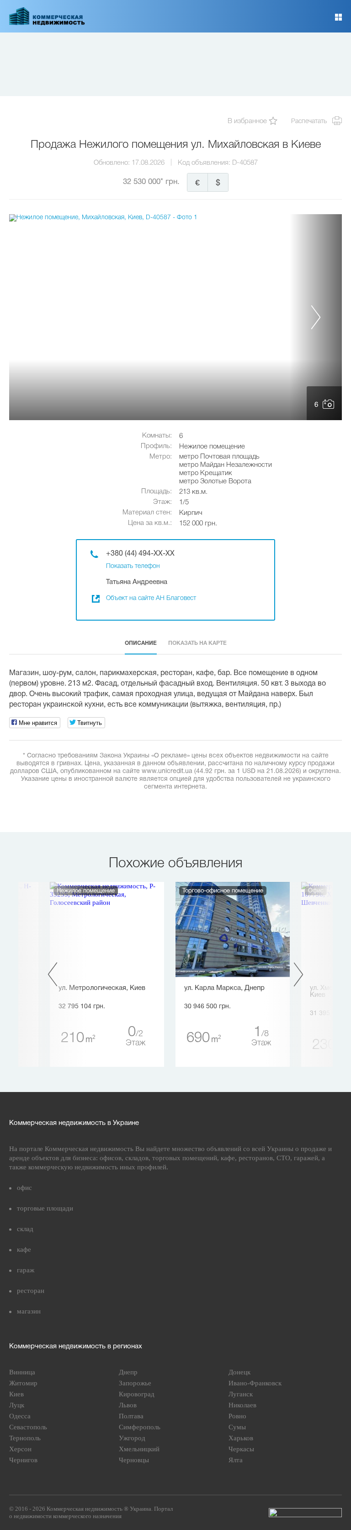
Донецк (239, 1372)
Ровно (237, 1416)
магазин (29, 1311)
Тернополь (25, 1438)
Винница (22, 1372)
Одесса (20, 1416)
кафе (24, 1249)
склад (25, 1229)
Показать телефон (133, 566)
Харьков (241, 1438)
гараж (25, 1270)
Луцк (16, 1405)
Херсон (20, 1449)
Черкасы (241, 1449)
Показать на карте (197, 643)
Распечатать (309, 121)
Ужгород (132, 1438)
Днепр (128, 1372)
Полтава (131, 1416)
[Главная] (47, 23)
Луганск (241, 1394)
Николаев (242, 1405)
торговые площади (45, 1208)
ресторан (30, 1290)
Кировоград (136, 1394)
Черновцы (134, 1460)
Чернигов (23, 1460)
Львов (128, 1405)
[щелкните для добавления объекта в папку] (273, 121)
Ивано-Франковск (255, 1383)
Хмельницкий (139, 1449)
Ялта (236, 1460)
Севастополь (28, 1427)
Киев (16, 1394)
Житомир (23, 1383)
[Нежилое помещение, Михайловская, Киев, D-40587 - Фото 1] (175, 317)
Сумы (237, 1427)
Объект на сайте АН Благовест (151, 598)
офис (24, 1187)
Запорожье (135, 1383)
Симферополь (139, 1427)
